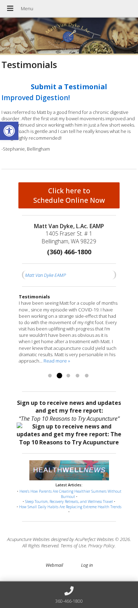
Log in (87, 565)
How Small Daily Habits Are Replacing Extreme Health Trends (70, 506)
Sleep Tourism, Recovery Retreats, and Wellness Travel (69, 501)
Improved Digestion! (35, 97)
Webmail (54, 565)
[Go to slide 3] (68, 375)
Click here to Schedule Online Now (69, 195)
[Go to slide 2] (59, 375)
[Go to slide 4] (77, 375)
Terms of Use (73, 545)
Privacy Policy (101, 545)
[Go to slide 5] (86, 375)
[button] (9, 131)
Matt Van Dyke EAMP (45, 275)
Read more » (57, 361)
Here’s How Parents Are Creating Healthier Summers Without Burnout (70, 494)
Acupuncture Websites (28, 539)
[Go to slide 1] (49, 375)
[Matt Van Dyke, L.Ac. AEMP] (69, 36)
